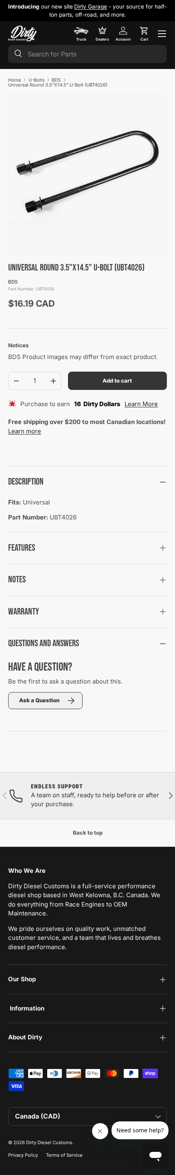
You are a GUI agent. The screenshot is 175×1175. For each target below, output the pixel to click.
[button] (144, 34)
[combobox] (87, 54)
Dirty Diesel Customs (49, 1142)
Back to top (88, 832)
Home (14, 80)
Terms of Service (64, 1155)
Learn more (24, 431)
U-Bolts (36, 80)
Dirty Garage (90, 6)
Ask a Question (39, 700)
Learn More (141, 404)
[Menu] (162, 34)
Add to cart (117, 380)
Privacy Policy (23, 1155)
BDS (56, 80)
